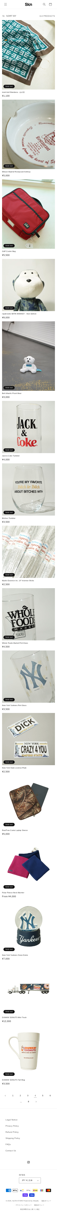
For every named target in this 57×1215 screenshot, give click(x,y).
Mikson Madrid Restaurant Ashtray (16, 172)
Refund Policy (12, 1132)
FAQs (8, 1144)
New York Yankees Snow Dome (15, 955)
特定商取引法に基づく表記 (30, 1209)
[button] (5, 4)
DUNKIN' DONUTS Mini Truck (14, 1017)
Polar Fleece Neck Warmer (13, 893)
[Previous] (5, 1096)
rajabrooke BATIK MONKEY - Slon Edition (19, 314)
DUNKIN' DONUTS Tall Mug (13, 1080)
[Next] (36, 1102)
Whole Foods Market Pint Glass (15, 643)
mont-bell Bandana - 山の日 (13, 92)
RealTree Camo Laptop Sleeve (15, 830)
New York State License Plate (14, 768)
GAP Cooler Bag (9, 251)
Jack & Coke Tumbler (11, 456)
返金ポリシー (46, 1201)
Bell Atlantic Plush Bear (11, 393)
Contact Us (11, 1151)
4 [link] (35, 1095)
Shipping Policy (13, 1138)
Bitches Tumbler (8, 518)
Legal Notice (11, 1120)
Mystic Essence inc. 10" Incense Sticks (18, 581)
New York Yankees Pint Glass (14, 705)
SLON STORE (17, 1201)
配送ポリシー (39, 1205)
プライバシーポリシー (23, 1205)
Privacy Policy (12, 1126)
